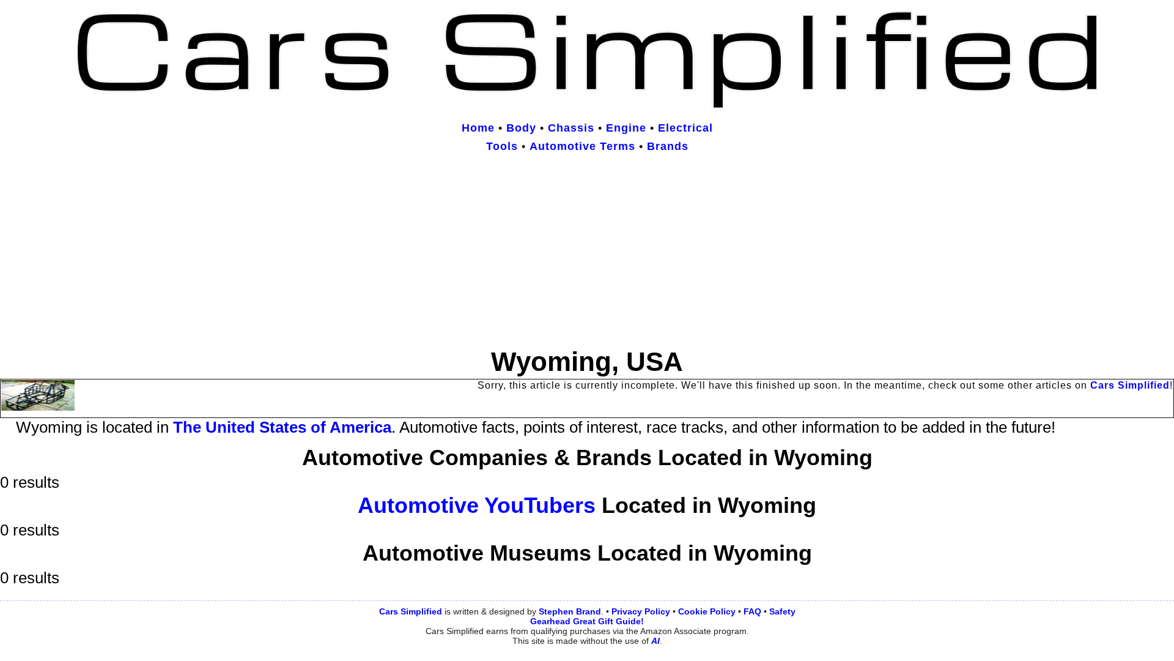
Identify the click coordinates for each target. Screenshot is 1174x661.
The (282, 427)
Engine (626, 128)
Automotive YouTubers (477, 505)
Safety (782, 611)
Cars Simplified (1130, 385)
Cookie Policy (707, 611)
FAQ (752, 611)
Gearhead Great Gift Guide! (587, 621)
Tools (502, 146)
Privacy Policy (640, 611)
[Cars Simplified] (587, 104)
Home (478, 128)
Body (521, 128)
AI (655, 641)
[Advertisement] (587, 252)
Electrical (685, 128)
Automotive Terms (582, 146)
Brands (668, 146)
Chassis (571, 128)
